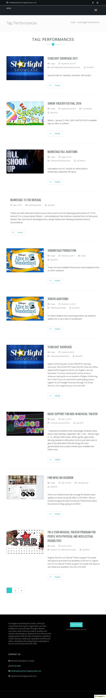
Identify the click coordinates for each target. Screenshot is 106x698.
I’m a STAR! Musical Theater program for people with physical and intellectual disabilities (72, 536)
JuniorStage (55, 67)
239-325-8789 (15, 666)
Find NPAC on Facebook (60, 477)
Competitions (87, 108)
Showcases (71, 67)
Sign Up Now (76, 624)
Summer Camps (70, 549)
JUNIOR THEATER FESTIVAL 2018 (64, 103)
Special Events (64, 356)
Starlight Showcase (60, 347)
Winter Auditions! (58, 299)
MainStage (63, 67)
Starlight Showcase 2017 (63, 58)
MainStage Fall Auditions (62, 152)
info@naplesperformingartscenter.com (23, 2)
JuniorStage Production (62, 250)
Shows (77, 67)
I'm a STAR (60, 549)
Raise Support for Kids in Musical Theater (73, 414)
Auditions (54, 161)
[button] (95, 10)
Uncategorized (83, 483)
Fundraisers (55, 423)
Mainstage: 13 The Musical (25, 200)
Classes (53, 549)
